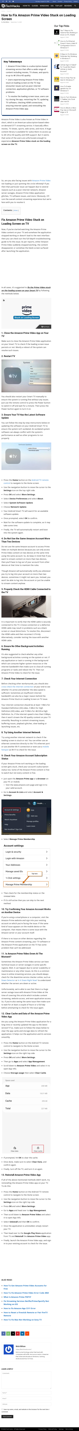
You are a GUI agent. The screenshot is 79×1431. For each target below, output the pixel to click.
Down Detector (8, 980)
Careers (76, 1)
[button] (75, 6)
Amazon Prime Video (41, 180)
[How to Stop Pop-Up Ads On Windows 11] (56, 79)
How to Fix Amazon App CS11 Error (20, 1308)
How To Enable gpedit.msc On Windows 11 (65, 88)
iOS (52, 6)
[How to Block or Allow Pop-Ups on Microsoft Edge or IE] (56, 109)
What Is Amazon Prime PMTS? (17, 1297)
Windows (44, 6)
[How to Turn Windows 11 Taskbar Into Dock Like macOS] (56, 98)
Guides (35, 6)
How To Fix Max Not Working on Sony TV (23, 1319)
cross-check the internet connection (17, 686)
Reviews (68, 6)
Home (3, 11)
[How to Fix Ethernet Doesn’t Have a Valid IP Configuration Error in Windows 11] (56, 42)
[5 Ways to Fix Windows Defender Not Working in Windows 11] (56, 55)
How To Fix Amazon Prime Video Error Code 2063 (26, 1293)
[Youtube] (13, 1)
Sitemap (61, 1429)
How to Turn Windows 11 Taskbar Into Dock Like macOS (68, 99)
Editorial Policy (52, 1429)
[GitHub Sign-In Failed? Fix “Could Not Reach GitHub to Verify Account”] (56, 66)
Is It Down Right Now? (27, 980)
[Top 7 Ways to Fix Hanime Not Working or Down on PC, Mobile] (56, 32)
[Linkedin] (22, 1333)
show (15, 210)
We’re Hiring (69, 1429)
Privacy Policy (68, 1)
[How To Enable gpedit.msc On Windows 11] (56, 88)
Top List (58, 6)
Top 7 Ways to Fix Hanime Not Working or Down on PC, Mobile (69, 33)
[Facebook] (3, 1)
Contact (60, 1)
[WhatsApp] (8, 1333)
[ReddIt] (27, 1333)
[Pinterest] (6, 1)
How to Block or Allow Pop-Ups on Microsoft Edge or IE (68, 110)
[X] (9, 1)
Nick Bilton (6, 22)
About (54, 1)
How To (26, 6)
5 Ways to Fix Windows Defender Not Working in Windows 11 (68, 56)
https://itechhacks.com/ (23, 1349)
